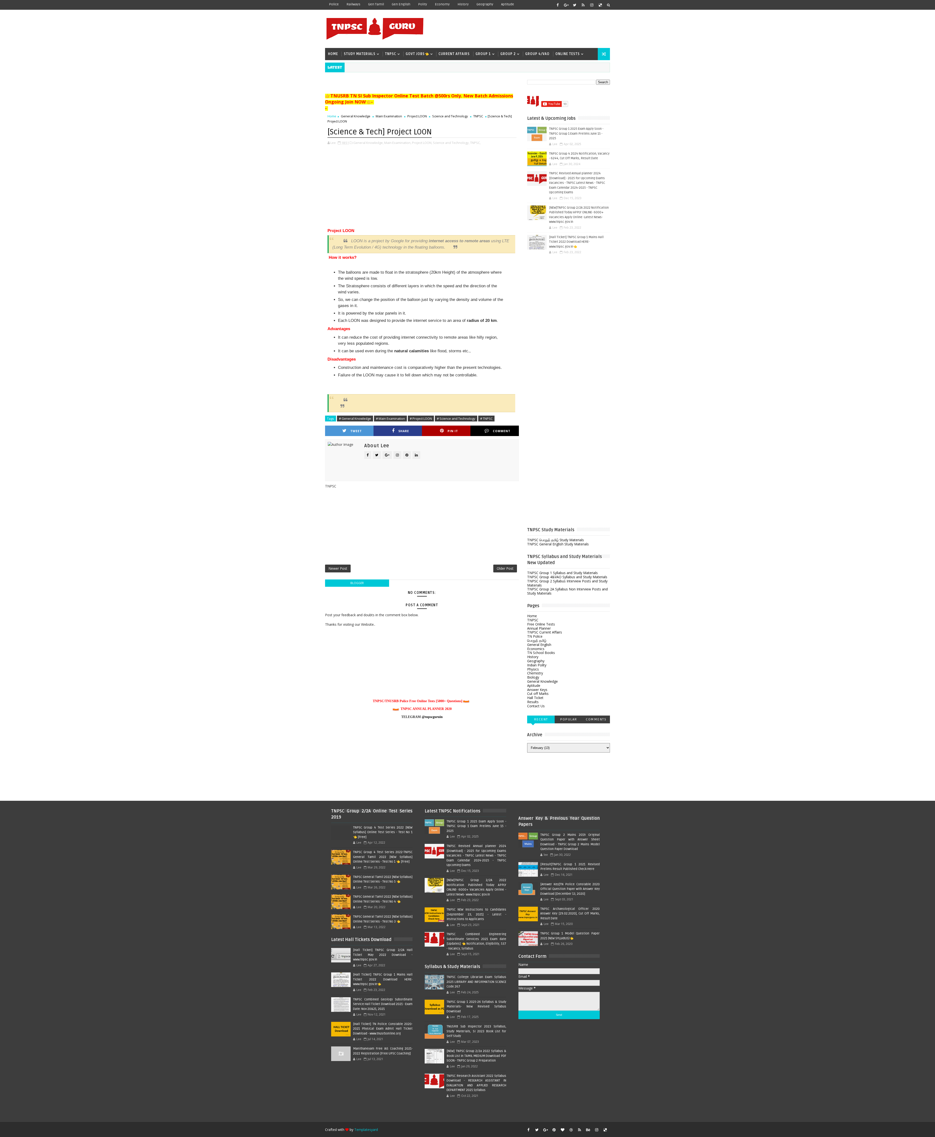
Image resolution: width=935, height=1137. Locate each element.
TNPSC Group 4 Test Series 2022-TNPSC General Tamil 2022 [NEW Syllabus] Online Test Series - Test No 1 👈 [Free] (382, 857)
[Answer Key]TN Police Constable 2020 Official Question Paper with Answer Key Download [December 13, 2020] (570, 889)
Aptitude (507, 4)
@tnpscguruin (432, 717)
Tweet (356, 431)
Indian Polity (536, 665)
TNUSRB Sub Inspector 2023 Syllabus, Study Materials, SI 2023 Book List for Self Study (476, 1031)
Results (533, 701)
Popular (568, 719)
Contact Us (536, 706)
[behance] (588, 1129)
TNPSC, (475, 142)
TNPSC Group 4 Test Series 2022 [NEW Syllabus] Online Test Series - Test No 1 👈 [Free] (382, 832)
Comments (596, 719)
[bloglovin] (562, 1129)
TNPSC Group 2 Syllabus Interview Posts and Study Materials (567, 583)
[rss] (583, 5)
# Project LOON (421, 418)
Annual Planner (539, 628)
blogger (357, 583)
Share (403, 431)
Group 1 (483, 54)
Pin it (453, 431)
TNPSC (390, 54)
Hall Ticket (535, 697)
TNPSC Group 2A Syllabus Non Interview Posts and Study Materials (567, 591)
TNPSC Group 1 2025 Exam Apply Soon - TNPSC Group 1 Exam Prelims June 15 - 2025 (576, 133)
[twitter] (574, 5)
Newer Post (337, 568)
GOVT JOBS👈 (417, 54)
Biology (533, 677)
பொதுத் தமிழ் (536, 640)
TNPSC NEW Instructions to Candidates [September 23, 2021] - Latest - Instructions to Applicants (476, 914)
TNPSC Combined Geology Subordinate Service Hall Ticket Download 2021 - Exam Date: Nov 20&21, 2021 (382, 1004)
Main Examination (389, 116)
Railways (353, 4)
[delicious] (600, 5)
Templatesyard (366, 1129)
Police (334, 4)
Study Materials (359, 54)
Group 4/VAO (537, 54)
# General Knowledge (355, 418)
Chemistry (535, 673)
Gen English (401, 4)
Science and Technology (450, 116)
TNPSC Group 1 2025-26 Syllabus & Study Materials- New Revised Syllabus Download (476, 1006)
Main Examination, (397, 142)
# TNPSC (486, 418)
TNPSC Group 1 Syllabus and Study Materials (562, 572)
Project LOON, (422, 142)
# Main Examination (390, 418)
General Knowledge (355, 116)
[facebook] (557, 5)
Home (333, 54)
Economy (442, 4)
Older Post (505, 568)
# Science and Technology (456, 418)
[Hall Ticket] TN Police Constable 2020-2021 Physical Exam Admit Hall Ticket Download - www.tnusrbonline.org (382, 1028)
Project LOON (417, 116)
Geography (485, 4)
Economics (535, 648)
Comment (501, 431)
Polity (422, 4)
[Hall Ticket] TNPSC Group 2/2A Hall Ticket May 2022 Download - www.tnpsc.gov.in (382, 954)
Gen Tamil (376, 4)
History (463, 4)
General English (539, 644)
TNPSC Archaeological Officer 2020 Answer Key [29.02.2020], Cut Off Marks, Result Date (570, 913)
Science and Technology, (451, 142)
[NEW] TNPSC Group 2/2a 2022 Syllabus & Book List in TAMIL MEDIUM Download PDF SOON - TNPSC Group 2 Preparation (476, 1055)
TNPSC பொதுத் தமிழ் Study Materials (555, 540)
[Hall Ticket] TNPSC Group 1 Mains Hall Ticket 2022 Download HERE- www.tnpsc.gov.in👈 (576, 242)
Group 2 (508, 54)
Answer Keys (537, 689)
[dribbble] (571, 1129)
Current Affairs (454, 54)
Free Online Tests (541, 624)
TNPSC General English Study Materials (558, 544)
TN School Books (541, 652)
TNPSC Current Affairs (544, 632)
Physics (533, 669)
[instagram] (591, 5)
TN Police (534, 636)
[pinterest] (554, 1129)
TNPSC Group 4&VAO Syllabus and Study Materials (567, 577)
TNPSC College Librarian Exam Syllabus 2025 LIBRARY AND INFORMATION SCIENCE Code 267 (476, 981)
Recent (541, 719)
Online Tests (567, 54)
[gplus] (566, 5)
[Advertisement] (520, 28)
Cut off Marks (538, 693)
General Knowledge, (368, 142)
